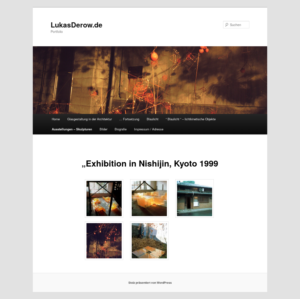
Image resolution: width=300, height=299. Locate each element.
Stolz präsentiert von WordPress (150, 282)
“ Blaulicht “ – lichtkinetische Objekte (191, 119)
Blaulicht (152, 119)
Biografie (121, 129)
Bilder (103, 129)
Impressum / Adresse (148, 129)
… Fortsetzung (129, 119)
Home (56, 119)
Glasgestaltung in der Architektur (89, 119)
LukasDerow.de (76, 24)
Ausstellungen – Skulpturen (72, 129)
